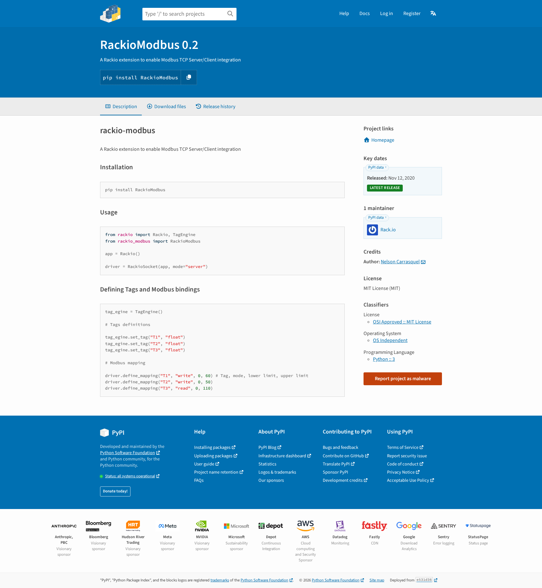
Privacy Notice (401, 472)
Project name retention (216, 472)
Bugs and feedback (340, 447)
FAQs (199, 480)
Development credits (343, 480)
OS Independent (390, 340)
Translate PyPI (336, 464)
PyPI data (376, 167)
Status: (130, 476)
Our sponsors (271, 480)
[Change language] (433, 13)
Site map (376, 580)
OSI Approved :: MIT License (402, 321)
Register (412, 13)
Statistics (267, 464)
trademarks (219, 580)
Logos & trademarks (277, 472)
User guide (204, 464)
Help (344, 13)
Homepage (382, 140)
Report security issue (407, 456)
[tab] (121, 106)
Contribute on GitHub (343, 456)
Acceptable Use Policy (408, 480)
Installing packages (212, 447)
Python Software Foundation (127, 452)
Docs (364, 13)
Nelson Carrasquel (400, 261)
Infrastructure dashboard (282, 456)
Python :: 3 (384, 359)
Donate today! (115, 491)
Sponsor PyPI (335, 472)
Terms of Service (402, 447)
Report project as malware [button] (403, 378)
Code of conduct (402, 464)
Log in (386, 13)
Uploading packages (213, 456)
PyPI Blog (267, 447)
